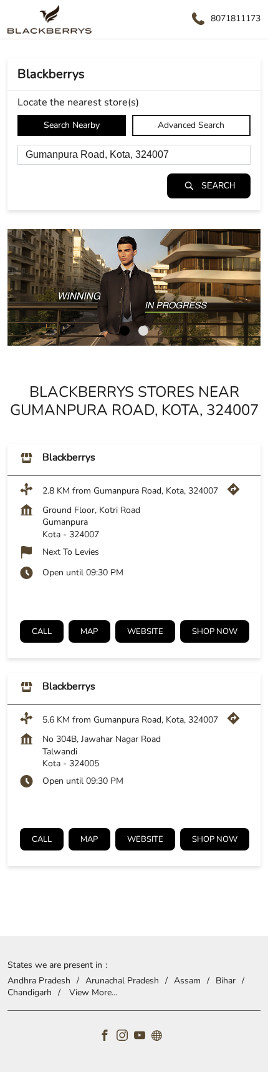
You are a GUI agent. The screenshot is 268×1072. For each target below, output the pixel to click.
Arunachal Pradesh (122, 980)
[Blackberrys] (49, 19)
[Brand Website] (160, 1036)
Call (42, 631)
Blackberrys (68, 457)
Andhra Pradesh (38, 980)
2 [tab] (143, 331)
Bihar (226, 980)
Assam (187, 980)
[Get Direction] (236, 493)
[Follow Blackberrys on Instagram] (125, 1036)
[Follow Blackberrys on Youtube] (142, 1036)
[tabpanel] (134, 287)
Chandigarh (29, 992)
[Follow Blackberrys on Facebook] (108, 1036)
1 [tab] (125, 331)
